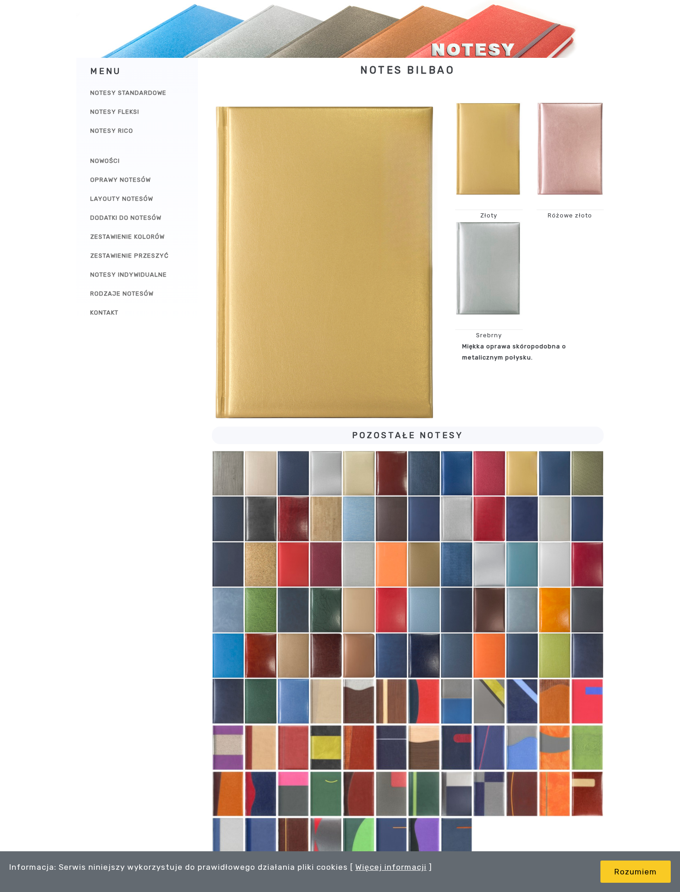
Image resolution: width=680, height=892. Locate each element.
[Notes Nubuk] (293, 610)
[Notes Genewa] (260, 748)
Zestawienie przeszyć (129, 255)
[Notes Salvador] (587, 610)
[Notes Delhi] (424, 519)
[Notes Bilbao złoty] (489, 149)
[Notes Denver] (456, 519)
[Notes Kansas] (424, 748)
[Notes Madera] (554, 748)
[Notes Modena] (260, 794)
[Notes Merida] (587, 748)
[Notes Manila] (424, 565)
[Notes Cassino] (260, 519)
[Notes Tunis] (293, 840)
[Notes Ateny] (325, 473)
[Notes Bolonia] (424, 701)
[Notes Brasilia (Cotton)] (587, 473)
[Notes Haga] (228, 565)
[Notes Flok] (522, 519)
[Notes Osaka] (358, 610)
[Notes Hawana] (325, 748)
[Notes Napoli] (293, 794)
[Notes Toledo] (228, 840)
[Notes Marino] (456, 565)
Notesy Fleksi (114, 111)
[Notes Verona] (358, 840)
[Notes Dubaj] (489, 519)
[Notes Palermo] (456, 794)
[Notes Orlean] (325, 794)
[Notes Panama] (489, 794)
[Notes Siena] (260, 656)
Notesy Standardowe (128, 92)
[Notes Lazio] (325, 565)
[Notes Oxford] (391, 794)
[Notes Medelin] (489, 565)
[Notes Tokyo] (489, 656)
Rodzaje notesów (122, 293)
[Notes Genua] (293, 748)
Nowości (105, 160)
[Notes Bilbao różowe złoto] (570, 149)
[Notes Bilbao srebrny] (489, 268)
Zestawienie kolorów (127, 236)
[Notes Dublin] (587, 701)
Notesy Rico (111, 130)
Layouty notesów (121, 198)
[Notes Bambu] (424, 473)
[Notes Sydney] (424, 656)
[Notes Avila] (391, 473)
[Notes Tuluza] (260, 840)
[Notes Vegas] (293, 701)
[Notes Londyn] (489, 748)
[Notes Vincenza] (424, 840)
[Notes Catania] (293, 519)
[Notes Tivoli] (456, 656)
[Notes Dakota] (358, 519)
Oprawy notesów (120, 179)
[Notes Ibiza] (358, 748)
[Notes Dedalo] (554, 701)
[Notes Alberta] (260, 473)
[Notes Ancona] (325, 701)
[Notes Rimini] (456, 610)
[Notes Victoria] (391, 840)
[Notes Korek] (260, 565)
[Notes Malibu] (391, 565)
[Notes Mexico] (587, 565)
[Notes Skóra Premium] (358, 656)
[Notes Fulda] (587, 519)
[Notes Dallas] (391, 519)
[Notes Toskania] (522, 656)
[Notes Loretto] (522, 748)
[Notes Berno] (391, 701)
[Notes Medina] (522, 565)
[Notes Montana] (228, 610)
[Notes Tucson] (587, 656)
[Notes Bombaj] (554, 473)
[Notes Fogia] (554, 519)
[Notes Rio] (489, 610)
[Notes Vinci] (456, 840)
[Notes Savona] (228, 656)
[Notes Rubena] (554, 610)
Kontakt (104, 312)
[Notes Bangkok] (456, 473)
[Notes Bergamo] (489, 473)
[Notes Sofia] (391, 656)
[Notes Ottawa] (358, 794)
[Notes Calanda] (489, 701)
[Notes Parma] (522, 794)
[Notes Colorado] (522, 701)
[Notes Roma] (522, 610)
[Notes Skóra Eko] (293, 656)
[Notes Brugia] (228, 519)
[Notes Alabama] (228, 473)
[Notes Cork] (325, 519)
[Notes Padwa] (424, 794)
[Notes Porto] (554, 794)
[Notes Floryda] (228, 748)
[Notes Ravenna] (424, 610)
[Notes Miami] (554, 565)
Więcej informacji (391, 867)
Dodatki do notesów (125, 217)
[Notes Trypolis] (554, 656)
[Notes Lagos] (293, 565)
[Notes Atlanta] (358, 701)
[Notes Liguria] (456, 748)
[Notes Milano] (228, 794)
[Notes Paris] (391, 610)
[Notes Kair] (391, 748)
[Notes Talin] (587, 794)
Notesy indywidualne (128, 274)
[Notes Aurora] (358, 473)
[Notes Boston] (456, 701)
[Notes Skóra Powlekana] (325, 656)
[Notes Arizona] (293, 473)
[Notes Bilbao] (522, 473)
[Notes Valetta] (325, 840)
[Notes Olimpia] (325, 610)
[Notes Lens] (358, 565)
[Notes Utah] (260, 701)
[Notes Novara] (260, 610)
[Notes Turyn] (228, 701)
